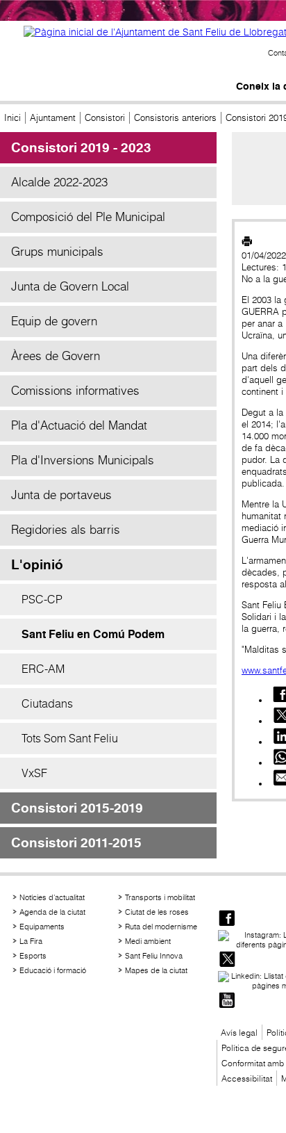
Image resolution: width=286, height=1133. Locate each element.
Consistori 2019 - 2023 (81, 148)
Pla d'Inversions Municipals (82, 460)
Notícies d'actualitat (52, 897)
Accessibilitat (246, 1078)
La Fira (30, 941)
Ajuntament (53, 118)
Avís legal (239, 1032)
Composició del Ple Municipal (88, 217)
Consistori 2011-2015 (76, 843)
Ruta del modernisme (161, 926)
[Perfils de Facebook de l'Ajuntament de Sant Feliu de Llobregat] (227, 919)
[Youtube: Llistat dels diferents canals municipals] (227, 1001)
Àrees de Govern (55, 356)
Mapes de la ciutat (156, 970)
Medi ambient (148, 941)
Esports (33, 956)
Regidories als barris (65, 529)
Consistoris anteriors (175, 118)
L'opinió (37, 565)
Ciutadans (47, 703)
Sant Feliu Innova (154, 956)
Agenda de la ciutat (52, 912)
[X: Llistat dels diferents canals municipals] (227, 960)
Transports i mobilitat (160, 897)
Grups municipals (57, 251)
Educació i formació (52, 970)
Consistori (105, 118)
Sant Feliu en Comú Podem (93, 634)
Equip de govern (54, 321)
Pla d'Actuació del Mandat (79, 425)
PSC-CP (42, 599)
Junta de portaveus (61, 495)
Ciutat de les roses (157, 912)
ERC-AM (43, 669)
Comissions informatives (75, 390)
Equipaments (42, 926)
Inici (12, 118)
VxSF (34, 773)
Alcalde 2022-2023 (59, 182)
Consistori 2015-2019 (77, 808)
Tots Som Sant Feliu (70, 738)
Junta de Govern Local (70, 286)
